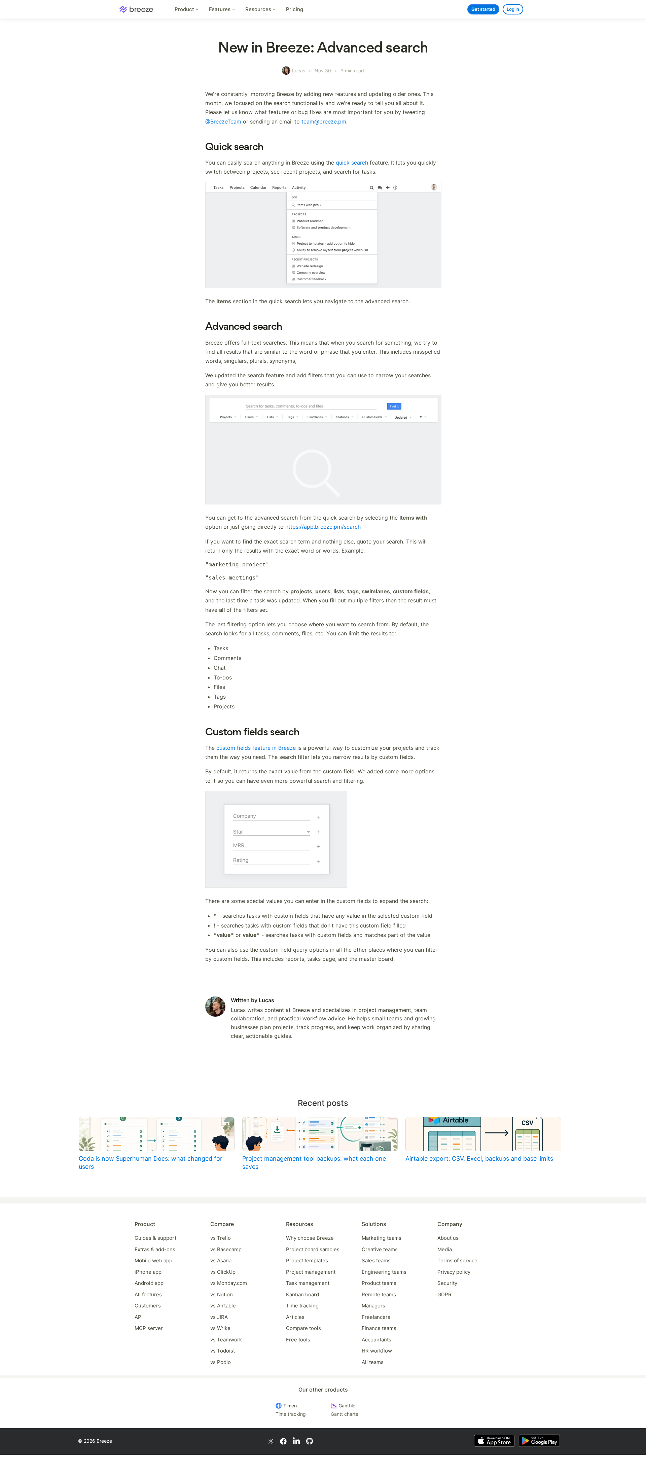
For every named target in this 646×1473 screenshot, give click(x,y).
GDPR (444, 1294)
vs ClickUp (223, 1272)
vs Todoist (222, 1350)
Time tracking (302, 1305)
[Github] (309, 1441)
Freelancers (376, 1317)
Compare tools (303, 1328)
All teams (373, 1362)
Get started (483, 9)
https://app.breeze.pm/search (323, 526)
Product (185, 9)
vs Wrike (220, 1328)
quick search (352, 162)
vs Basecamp (226, 1249)
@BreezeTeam (223, 121)
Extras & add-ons (155, 1249)
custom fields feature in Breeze (256, 747)
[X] (271, 1441)
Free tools (298, 1339)
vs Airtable (223, 1305)
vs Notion (221, 1294)
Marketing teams (381, 1238)
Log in (513, 9)
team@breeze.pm (323, 121)
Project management (310, 1272)
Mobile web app (153, 1260)
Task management (307, 1283)
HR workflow (377, 1350)
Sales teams (376, 1260)
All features (148, 1294)
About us (448, 1238)
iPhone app (148, 1272)
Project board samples (312, 1249)
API (139, 1317)
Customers (148, 1305)
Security (447, 1283)
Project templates (307, 1260)
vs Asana (220, 1260)
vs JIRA (219, 1317)
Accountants (376, 1339)
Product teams (379, 1283)
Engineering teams (384, 1272)
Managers (373, 1305)
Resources (259, 9)
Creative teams (380, 1249)
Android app (149, 1283)
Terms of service (457, 1260)
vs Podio (220, 1362)
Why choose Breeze (310, 1238)
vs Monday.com (228, 1283)
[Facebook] (283, 1441)
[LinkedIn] (296, 1441)
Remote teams (379, 1294)
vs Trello (220, 1238)
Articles (295, 1317)
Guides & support (155, 1238)
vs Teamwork (226, 1339)
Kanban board (302, 1294)
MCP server (149, 1328)
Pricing (294, 9)
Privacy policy (453, 1272)
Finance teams (379, 1328)
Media (444, 1249)
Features (220, 9)
